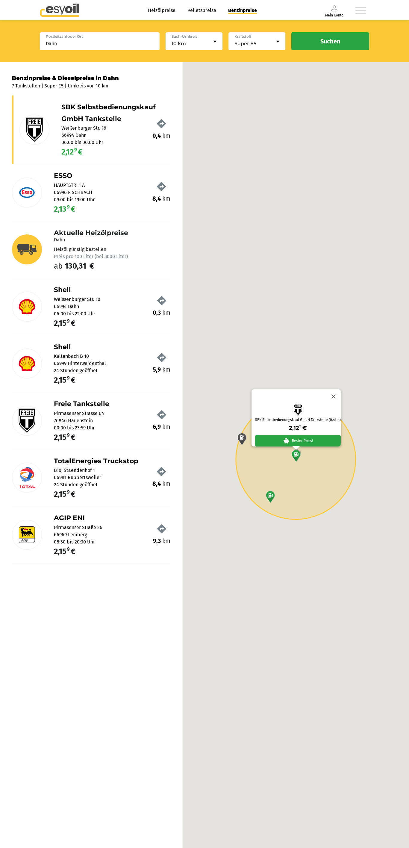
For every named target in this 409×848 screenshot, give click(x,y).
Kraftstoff (242, 36)
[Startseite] (59, 10)
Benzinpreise (242, 10)
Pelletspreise (201, 10)
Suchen (330, 41)
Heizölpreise (161, 10)
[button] (296, 456)
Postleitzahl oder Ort (64, 36)
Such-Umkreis (184, 36)
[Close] (333, 396)
